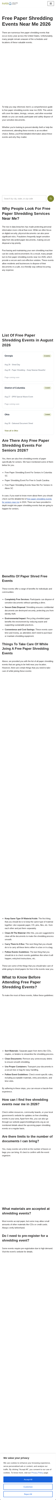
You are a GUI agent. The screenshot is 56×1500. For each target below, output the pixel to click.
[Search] (50, 198)
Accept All (28, 1479)
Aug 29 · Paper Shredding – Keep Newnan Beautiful (25, 370)
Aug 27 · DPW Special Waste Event (19, 397)
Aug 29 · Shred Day (12, 365)
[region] (28, 1476)
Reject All (28, 1494)
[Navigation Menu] (51, 3)
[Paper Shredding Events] (10, 3)
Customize (28, 1487)
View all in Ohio (11, 431)
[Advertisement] (28, 76)
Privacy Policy (37, 1473)
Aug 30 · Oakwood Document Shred (19, 423)
